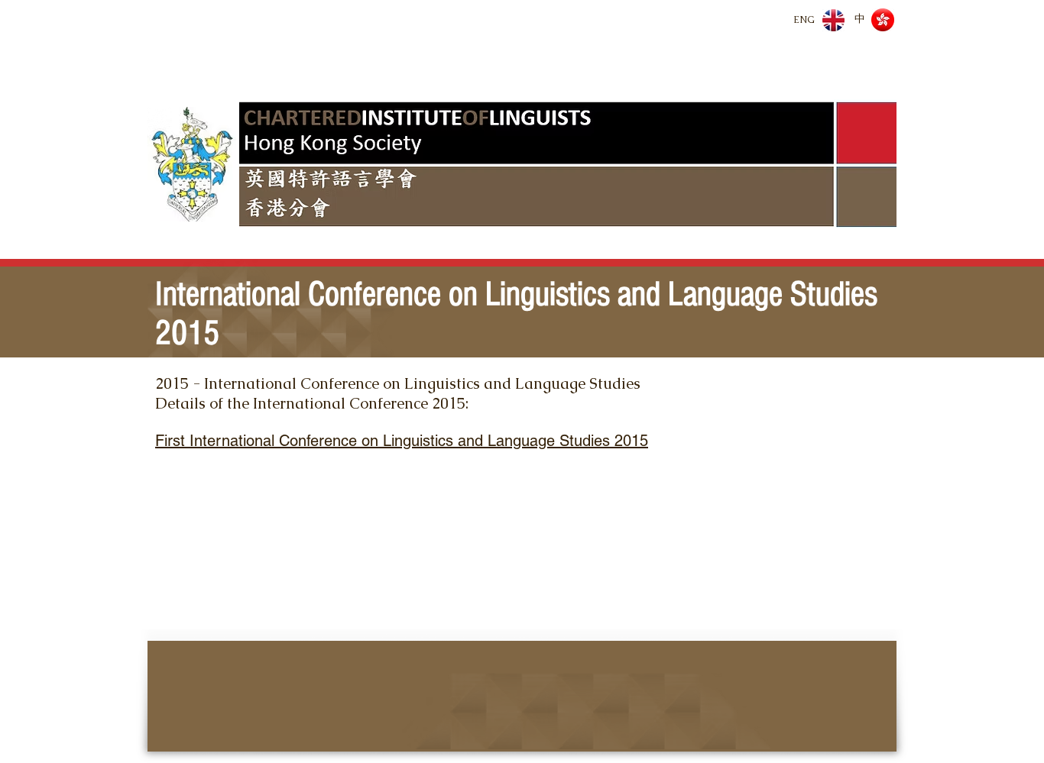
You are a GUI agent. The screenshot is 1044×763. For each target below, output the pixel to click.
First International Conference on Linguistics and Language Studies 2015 (401, 441)
